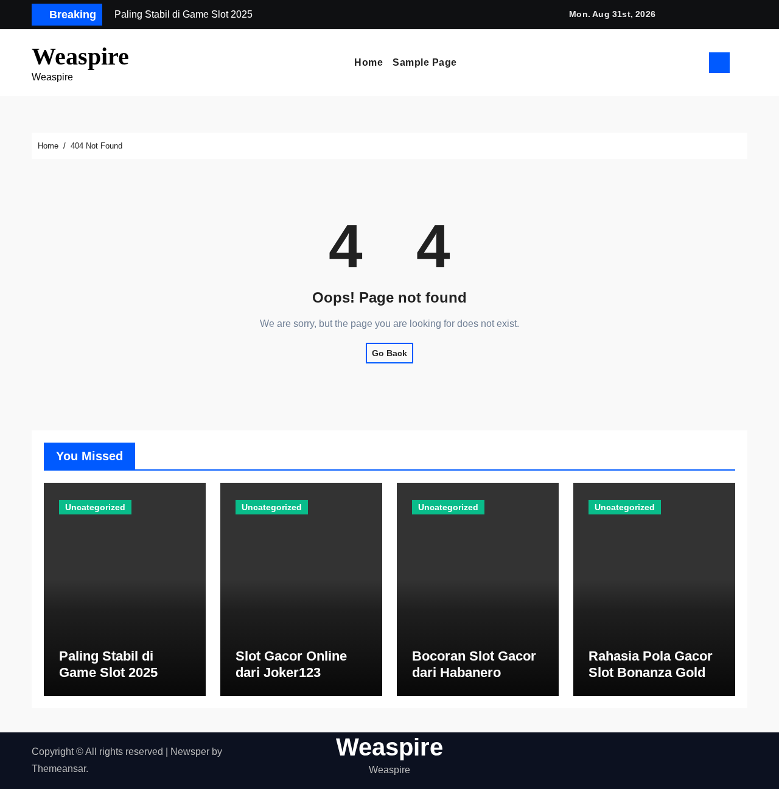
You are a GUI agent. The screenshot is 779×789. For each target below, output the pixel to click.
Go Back (389, 353)
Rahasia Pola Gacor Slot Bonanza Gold (651, 663)
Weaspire (80, 56)
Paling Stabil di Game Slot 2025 (108, 663)
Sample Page (425, 62)
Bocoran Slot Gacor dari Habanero (474, 663)
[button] (743, 62)
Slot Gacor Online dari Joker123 (291, 663)
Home (368, 62)
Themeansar (59, 768)
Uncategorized (95, 507)
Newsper (189, 751)
